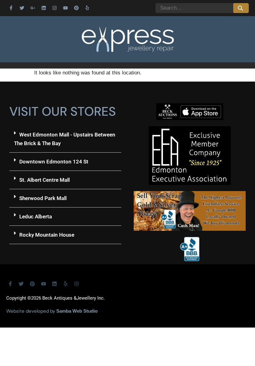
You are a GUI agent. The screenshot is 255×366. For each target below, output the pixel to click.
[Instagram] (54, 7)
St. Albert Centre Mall (44, 180)
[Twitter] (21, 7)
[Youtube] (65, 7)
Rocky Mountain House (46, 235)
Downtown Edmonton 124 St (53, 161)
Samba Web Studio (77, 311)
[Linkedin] (43, 7)
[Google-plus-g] (32, 7)
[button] (65, 139)
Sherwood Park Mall (43, 198)
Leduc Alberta (35, 216)
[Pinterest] (76, 7)
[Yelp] (87, 7)
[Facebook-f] (11, 7)
